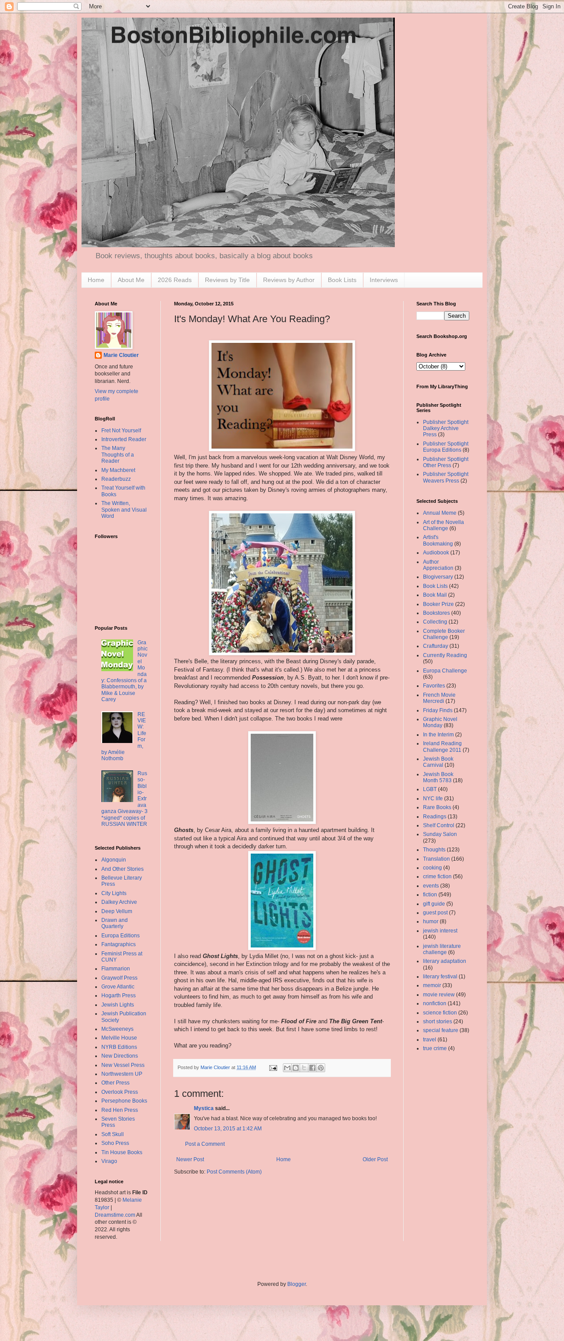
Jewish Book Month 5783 (438, 777)
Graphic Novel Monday (440, 722)
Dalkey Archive (119, 902)
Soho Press (115, 1143)
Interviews (384, 279)
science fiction (440, 1013)
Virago (109, 1161)
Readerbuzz (116, 479)
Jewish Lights (117, 1005)
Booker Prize (438, 604)
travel (429, 1039)
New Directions (119, 1056)
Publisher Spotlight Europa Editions (445, 447)
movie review (439, 995)
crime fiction (437, 876)
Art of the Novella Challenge (443, 525)
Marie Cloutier (121, 355)
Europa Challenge (445, 671)
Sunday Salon (440, 834)
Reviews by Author (289, 279)
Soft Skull (112, 1134)
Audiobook (436, 553)
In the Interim (438, 735)
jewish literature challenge (442, 949)
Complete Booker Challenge (444, 634)
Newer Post (190, 1159)
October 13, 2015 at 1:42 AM (228, 1129)
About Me (131, 279)
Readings (434, 817)
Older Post (375, 1159)
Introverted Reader (123, 439)
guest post (435, 913)
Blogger (296, 1284)
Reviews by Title (227, 279)
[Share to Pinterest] (320, 1067)
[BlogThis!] (295, 1067)
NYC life (433, 798)
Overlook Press (119, 1092)
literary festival (440, 976)
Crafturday (435, 646)
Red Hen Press (119, 1110)
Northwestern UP (121, 1074)
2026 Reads (175, 279)
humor (430, 921)
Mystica (204, 1108)
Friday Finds (438, 710)
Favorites (434, 686)
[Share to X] (304, 1067)
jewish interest (440, 931)
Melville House (119, 1038)
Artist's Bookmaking (438, 540)
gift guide (434, 904)
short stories (437, 1021)
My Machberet (118, 470)
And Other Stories (122, 869)
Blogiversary (438, 577)
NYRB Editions (119, 1047)
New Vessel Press (123, 1065)
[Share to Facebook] (312, 1067)
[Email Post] (272, 1067)
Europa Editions (120, 935)
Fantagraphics (118, 944)
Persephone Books (124, 1101)
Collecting (435, 622)
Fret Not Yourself (121, 430)
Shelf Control (438, 825)
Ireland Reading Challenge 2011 (442, 746)
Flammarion (115, 969)
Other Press (115, 1083)
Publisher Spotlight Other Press (445, 462)
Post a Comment (205, 1144)
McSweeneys (117, 1029)
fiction (430, 895)
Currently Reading (445, 655)
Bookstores (436, 613)
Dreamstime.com (115, 1215)
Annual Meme (439, 513)
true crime (435, 1048)
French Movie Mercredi (439, 698)
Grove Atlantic (117, 987)
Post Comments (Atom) (234, 1172)
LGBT (430, 789)
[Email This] (287, 1067)
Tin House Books (121, 1152)
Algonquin (113, 860)
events (431, 886)
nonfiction (434, 1003)
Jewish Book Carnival (438, 762)
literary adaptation (444, 961)
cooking (432, 868)
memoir (432, 985)
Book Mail (435, 595)
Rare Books (437, 807)
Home (96, 279)
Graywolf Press (119, 978)
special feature (440, 1030)
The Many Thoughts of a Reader (117, 454)
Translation (436, 859)
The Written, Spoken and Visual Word (124, 509)
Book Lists (342, 279)
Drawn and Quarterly (114, 923)
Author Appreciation (438, 565)
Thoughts (434, 850)
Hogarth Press (118, 995)
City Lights (113, 893)
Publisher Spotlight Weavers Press (445, 477)
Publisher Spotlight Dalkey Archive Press (445, 428)
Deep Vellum (116, 911)
